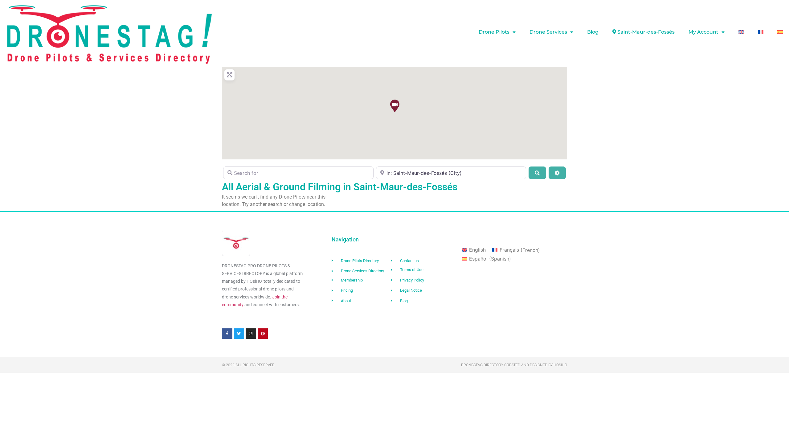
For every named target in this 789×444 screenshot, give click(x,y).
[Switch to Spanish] (780, 32)
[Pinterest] (263, 333)
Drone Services (548, 32)
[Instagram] (251, 333)
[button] (394, 105)
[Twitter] (239, 333)
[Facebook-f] (227, 333)
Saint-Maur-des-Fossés (646, 32)
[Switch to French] (761, 32)
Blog (593, 32)
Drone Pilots (494, 32)
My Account (703, 32)
